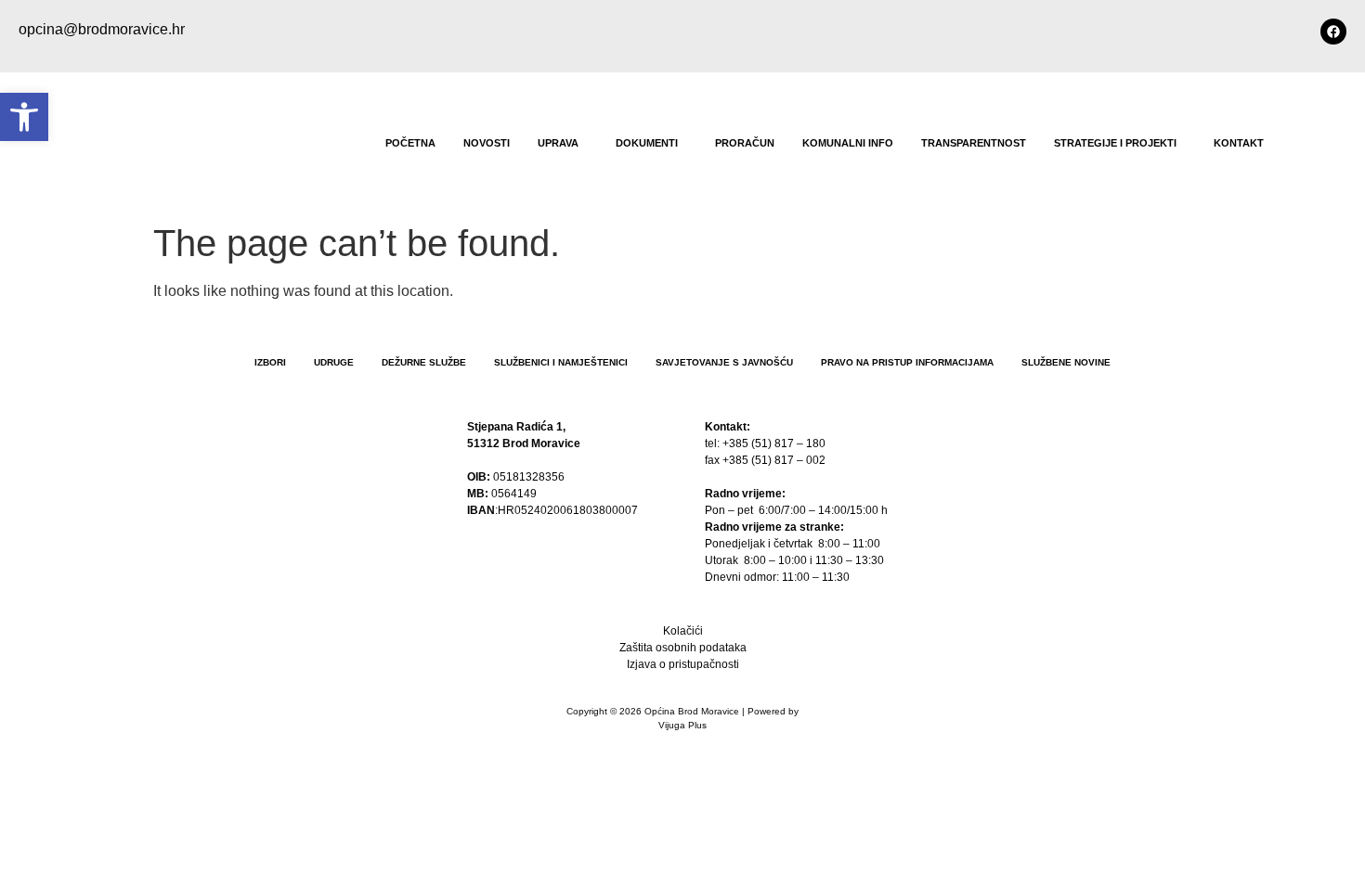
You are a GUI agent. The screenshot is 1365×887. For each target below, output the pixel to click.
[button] (563, 143)
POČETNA (410, 142)
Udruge (334, 362)
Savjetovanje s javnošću (724, 362)
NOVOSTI (486, 142)
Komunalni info (847, 142)
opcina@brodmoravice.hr (102, 29)
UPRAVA (558, 142)
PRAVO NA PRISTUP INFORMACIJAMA (907, 362)
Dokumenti (647, 142)
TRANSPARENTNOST (973, 142)
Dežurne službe (424, 362)
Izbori (270, 362)
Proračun (744, 142)
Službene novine (1066, 362)
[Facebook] (1333, 32)
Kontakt (1239, 142)
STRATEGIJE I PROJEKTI (1115, 142)
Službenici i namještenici (561, 362)
